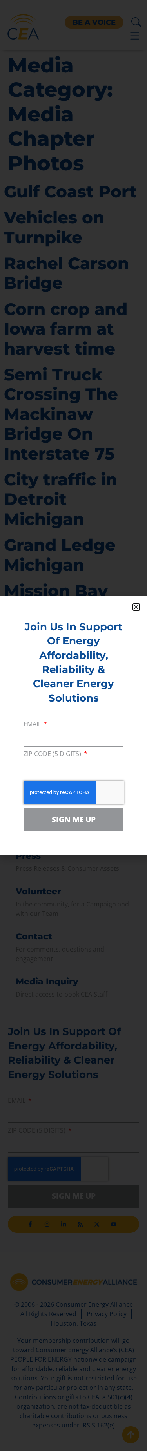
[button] (136, 607)
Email (33, 724)
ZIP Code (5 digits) (53, 754)
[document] (73, 725)
